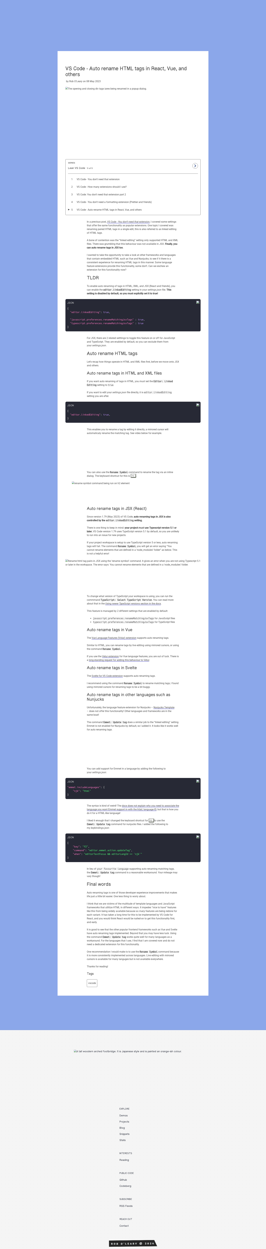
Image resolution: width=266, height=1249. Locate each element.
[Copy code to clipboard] (198, 303)
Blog (235, 10)
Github (123, 1180)
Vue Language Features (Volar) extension (114, 637)
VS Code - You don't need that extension (98, 179)
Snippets (246, 10)
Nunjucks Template (163, 707)
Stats (122, 1140)
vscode (92, 983)
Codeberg (125, 1186)
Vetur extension (110, 656)
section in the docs (133, 603)
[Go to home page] (10, 11)
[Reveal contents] (195, 166)
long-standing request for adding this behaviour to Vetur (119, 660)
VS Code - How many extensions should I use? (102, 186)
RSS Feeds (126, 1206)
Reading (124, 1160)
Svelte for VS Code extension (107, 675)
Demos (211, 10)
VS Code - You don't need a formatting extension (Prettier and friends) (114, 202)
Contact (259, 10)
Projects (224, 10)
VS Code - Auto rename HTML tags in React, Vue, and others (109, 209)
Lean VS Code (76, 168)
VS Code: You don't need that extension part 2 (101, 194)
